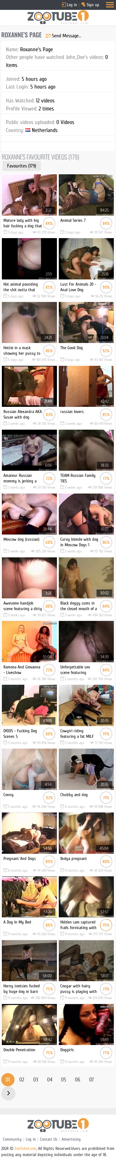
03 (35, 1079)
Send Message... (66, 36)
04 (49, 1079)
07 (91, 1079)
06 (77, 1079)
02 (21, 1079)
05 (63, 1079)
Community (12, 1139)
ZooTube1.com (25, 1148)
